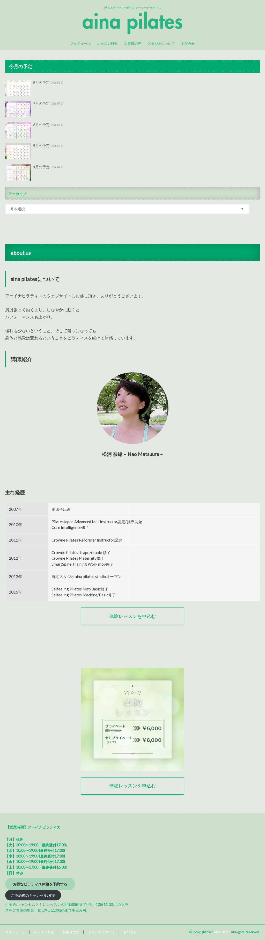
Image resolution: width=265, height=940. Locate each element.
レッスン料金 (107, 43)
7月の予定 (48, 103)
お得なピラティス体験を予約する (40, 884)
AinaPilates (222, 932)
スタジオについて (161, 43)
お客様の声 (132, 43)
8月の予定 (48, 82)
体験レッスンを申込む (132, 616)
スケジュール (80, 43)
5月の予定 (48, 145)
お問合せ (188, 43)
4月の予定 (48, 167)
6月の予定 (48, 124)
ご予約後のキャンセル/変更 (33, 895)
